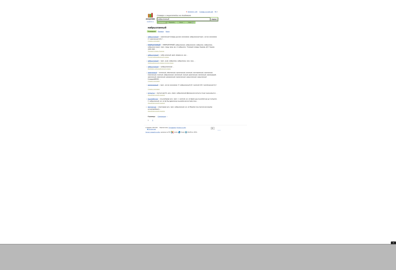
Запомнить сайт (192, 12)
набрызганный (153, 37)
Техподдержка (172, 127)
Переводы (172, 22)
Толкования (161, 22)
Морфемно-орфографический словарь (159, 69)
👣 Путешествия (151, 129)
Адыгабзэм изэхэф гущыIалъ (156, 95)
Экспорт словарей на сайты (152, 132)
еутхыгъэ (151, 93)
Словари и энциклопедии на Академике (174, 15)
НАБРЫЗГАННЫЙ (154, 45)
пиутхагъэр (152, 107)
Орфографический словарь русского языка (160, 63)
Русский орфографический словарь (158, 57)
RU (216, 12)
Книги (181, 22)
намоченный (152, 72)
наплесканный (153, 85)
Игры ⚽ (190, 22)
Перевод (161, 31)
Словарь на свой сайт (206, 12)
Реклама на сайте (181, 127)
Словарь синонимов (154, 41)
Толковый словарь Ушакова (156, 51)
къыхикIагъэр (153, 99)
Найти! (214, 19)
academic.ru (150, 21)
